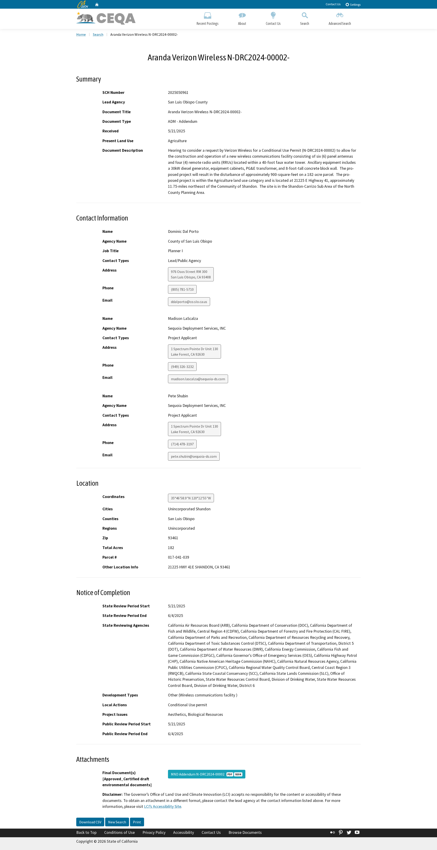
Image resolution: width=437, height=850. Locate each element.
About (242, 23)
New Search (117, 822)
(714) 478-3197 (182, 444)
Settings (355, 5)
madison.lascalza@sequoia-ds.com (198, 379)
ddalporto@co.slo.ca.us (189, 301)
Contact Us (333, 4)
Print (137, 822)
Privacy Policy (153, 832)
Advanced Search (340, 23)
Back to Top (86, 832)
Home (81, 34)
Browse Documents (245, 832)
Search (304, 23)
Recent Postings (207, 23)
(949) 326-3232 (182, 366)
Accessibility (183, 832)
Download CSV (90, 822)
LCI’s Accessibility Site (162, 806)
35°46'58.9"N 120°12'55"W (191, 498)
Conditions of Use (119, 832)
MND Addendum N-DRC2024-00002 (206, 774)
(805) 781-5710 (182, 289)
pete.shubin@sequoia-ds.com (194, 456)
